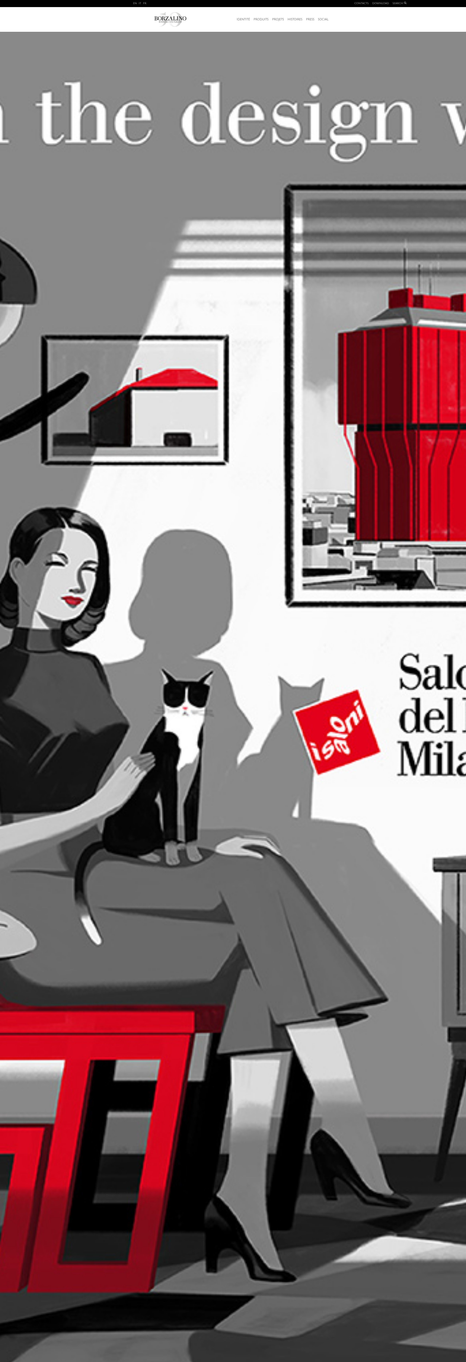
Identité (243, 19)
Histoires (295, 19)
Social (323, 19)
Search (398, 3)
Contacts (361, 3)
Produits (261, 19)
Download (380, 3)
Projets (278, 19)
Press (310, 19)
